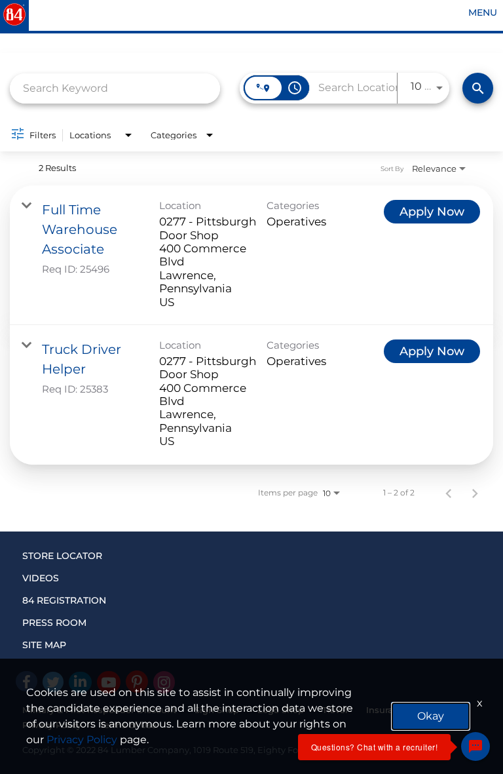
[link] (251, 255)
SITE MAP (44, 645)
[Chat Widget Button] (475, 746)
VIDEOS (40, 578)
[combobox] (115, 88)
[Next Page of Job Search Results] (475, 493)
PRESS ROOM (54, 623)
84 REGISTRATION (64, 600)
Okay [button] (430, 716)
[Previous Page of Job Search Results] (449, 493)
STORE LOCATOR (62, 556)
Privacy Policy (82, 739)
